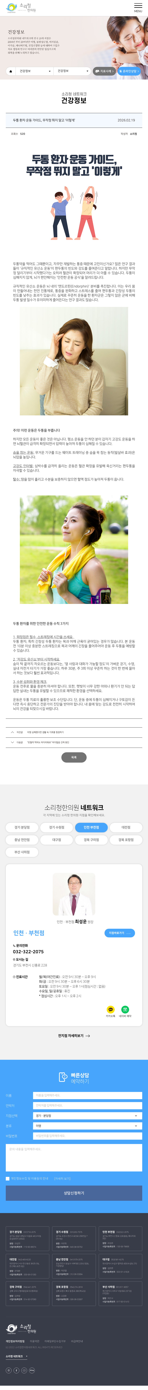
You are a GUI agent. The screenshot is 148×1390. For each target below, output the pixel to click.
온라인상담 (129, 71)
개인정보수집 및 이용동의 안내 (29, 1178)
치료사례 (105, 71)
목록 (74, 757)
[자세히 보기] (62, 1178)
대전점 (126, 827)
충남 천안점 (22, 840)
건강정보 (25, 71)
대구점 (56, 840)
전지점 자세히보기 (71, 1036)
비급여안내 (77, 1341)
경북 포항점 (126, 840)
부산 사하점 (22, 852)
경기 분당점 (22, 827)
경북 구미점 (91, 840)
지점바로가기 (117, 932)
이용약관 (34, 1341)
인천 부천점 (91, 827)
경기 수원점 (56, 827)
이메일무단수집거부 (55, 1341)
